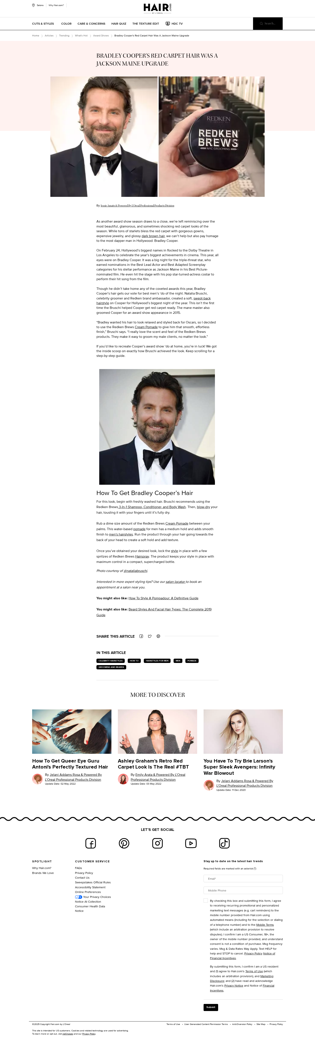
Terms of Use (254, 971)
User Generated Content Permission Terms (206, 1024)
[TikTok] (224, 843)
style (174, 550)
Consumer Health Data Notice (90, 908)
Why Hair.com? (56, 5)
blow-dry (203, 506)
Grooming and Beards (111, 667)
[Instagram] (157, 843)
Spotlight (42, 861)
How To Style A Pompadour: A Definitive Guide (163, 598)
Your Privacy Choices (96, 897)
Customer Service (92, 861)
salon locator (176, 581)
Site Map (260, 1024)
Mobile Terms (265, 925)
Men (178, 660)
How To (134, 660)
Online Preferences (88, 892)
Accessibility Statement (90, 887)
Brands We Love (43, 873)
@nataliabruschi (135, 570)
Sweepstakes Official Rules (93, 882)
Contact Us (82, 877)
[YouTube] (191, 843)
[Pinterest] (124, 843)
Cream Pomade (146, 327)
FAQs (78, 868)
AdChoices (67, 1033)
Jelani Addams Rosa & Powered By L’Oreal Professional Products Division (73, 777)
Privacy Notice (233, 985)
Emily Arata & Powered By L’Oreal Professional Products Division (158, 777)
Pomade (192, 660)
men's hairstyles (121, 534)
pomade (139, 528)
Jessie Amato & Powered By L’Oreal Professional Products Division (137, 205)
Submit (210, 1007)
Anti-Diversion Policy (242, 1024)
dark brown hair (153, 235)
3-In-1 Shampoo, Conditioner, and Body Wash (152, 506)
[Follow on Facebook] (90, 843)
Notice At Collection (88, 901)
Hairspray (142, 556)
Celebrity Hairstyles (111, 660)
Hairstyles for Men (157, 660)
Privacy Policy (84, 873)
